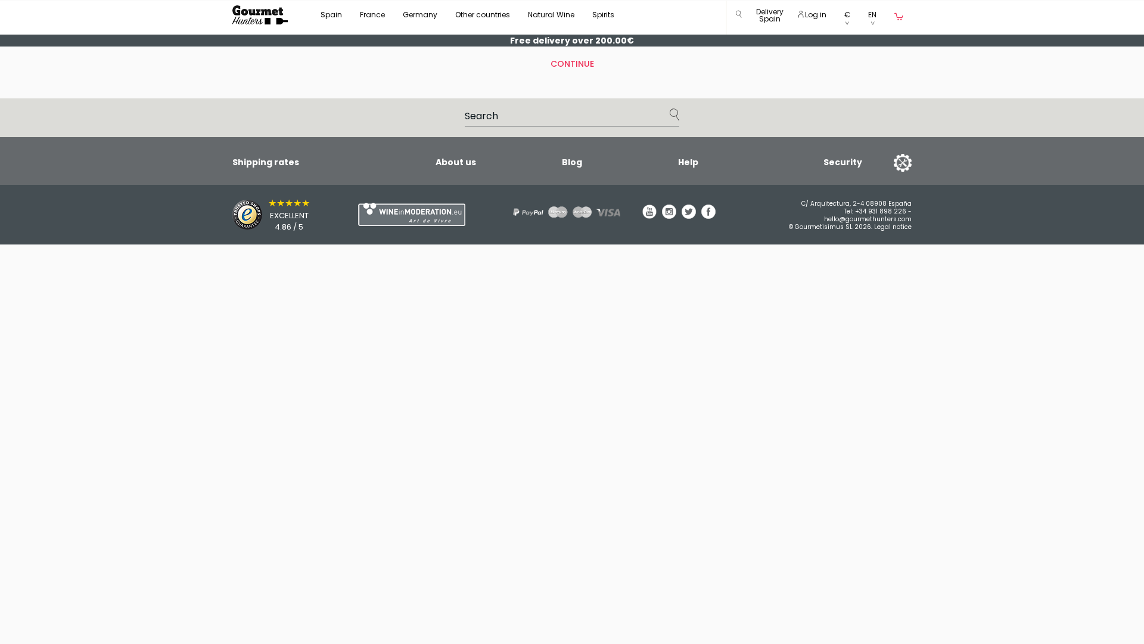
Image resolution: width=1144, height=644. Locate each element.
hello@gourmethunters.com (868, 219)
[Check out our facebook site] (708, 216)
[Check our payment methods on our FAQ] (562, 212)
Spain (331, 15)
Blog (572, 162)
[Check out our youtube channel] (649, 216)
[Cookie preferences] (888, 162)
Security (842, 162)
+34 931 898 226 (880, 211)
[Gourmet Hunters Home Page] (260, 15)
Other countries (482, 15)
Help (688, 162)
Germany (420, 15)
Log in (814, 15)
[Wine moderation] (410, 214)
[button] (769, 18)
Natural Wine (551, 15)
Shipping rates (265, 162)
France (372, 15)
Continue (572, 64)
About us (456, 162)
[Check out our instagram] (669, 216)
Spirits (603, 15)
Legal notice (893, 226)
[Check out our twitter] (689, 216)
